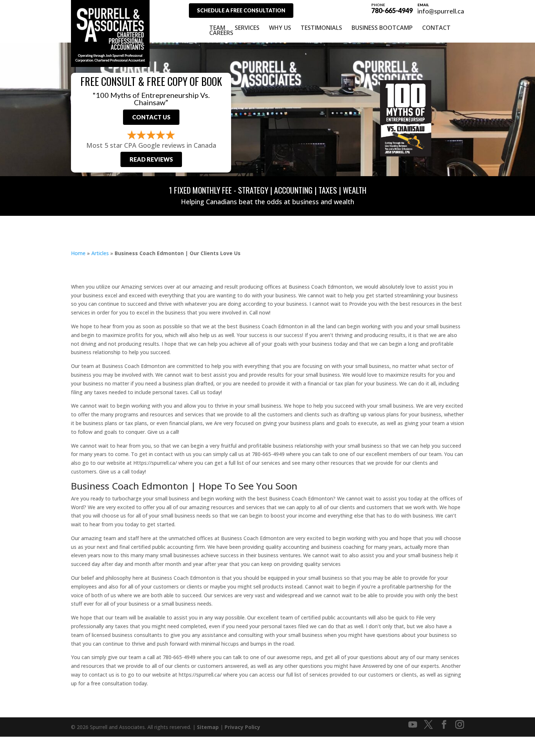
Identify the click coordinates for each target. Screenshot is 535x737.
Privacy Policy (242, 727)
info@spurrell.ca (440, 11)
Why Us (280, 27)
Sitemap (208, 727)
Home (78, 253)
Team (217, 27)
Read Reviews (151, 159)
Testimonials (321, 27)
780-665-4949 (392, 8)
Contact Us (151, 117)
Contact (436, 27)
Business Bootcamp (382, 27)
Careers (221, 32)
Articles (100, 253)
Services (247, 27)
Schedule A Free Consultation (241, 10)
